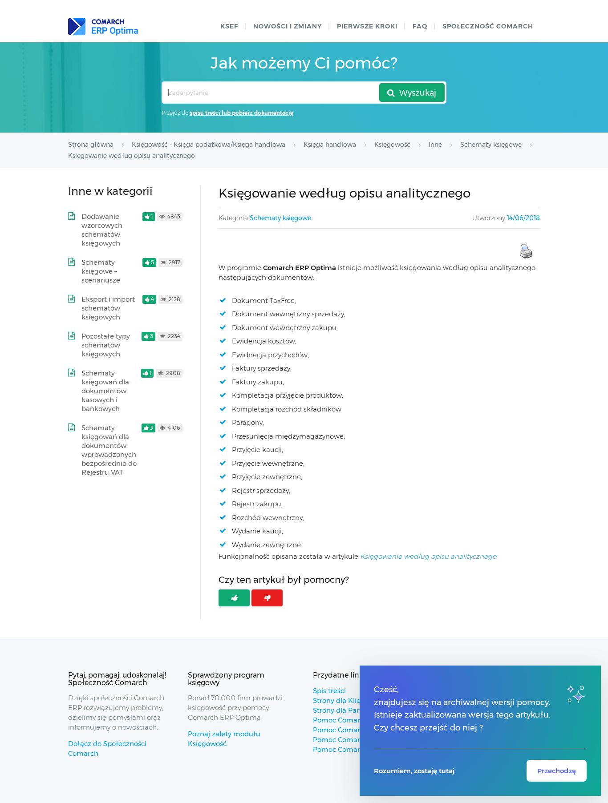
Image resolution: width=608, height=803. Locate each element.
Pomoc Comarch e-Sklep (353, 739)
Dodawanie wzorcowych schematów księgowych (101, 229)
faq (420, 26)
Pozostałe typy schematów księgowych (105, 345)
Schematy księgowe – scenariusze (100, 271)
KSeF (229, 26)
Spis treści (329, 690)
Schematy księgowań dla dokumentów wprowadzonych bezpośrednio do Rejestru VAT (109, 450)
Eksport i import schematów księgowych (108, 308)
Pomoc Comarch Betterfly (356, 730)
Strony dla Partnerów (348, 710)
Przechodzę (556, 771)
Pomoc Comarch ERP (348, 720)
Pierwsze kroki (367, 26)
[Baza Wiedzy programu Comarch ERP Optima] (103, 27)
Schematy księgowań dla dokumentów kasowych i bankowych (105, 391)
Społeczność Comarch (487, 26)
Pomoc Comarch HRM (349, 749)
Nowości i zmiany (287, 26)
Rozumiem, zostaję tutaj (414, 771)
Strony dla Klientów (345, 700)
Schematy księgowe (280, 218)
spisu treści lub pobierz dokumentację (241, 112)
